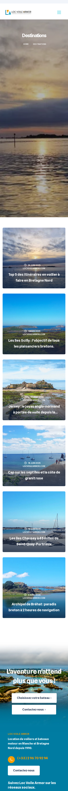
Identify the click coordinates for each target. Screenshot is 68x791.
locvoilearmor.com (34, 268)
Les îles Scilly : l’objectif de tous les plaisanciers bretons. (34, 343)
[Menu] (59, 12)
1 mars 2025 (34, 331)
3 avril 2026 (34, 595)
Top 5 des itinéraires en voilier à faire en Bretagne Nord (34, 277)
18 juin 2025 (34, 463)
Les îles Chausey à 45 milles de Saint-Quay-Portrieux (34, 541)
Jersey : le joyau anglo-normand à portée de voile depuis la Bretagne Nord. (34, 409)
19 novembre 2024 (34, 397)
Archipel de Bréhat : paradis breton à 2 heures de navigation (34, 607)
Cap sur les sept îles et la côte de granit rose (34, 475)
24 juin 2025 (34, 265)
